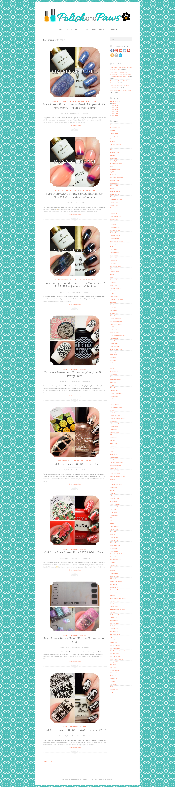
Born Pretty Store (59, 101)
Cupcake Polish (114, 238)
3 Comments (85, 203)
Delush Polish (114, 255)
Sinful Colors (113, 603)
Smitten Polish (114, 606)
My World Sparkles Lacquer (117, 476)
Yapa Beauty (113, 678)
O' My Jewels (113, 512)
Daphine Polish (114, 249)
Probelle (112, 562)
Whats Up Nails (114, 670)
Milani (111, 451)
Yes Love (112, 681)
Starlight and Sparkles (116, 626)
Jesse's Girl (113, 357)
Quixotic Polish (114, 576)
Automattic (107, 779)
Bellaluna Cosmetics (115, 169)
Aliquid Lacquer (114, 139)
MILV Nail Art (113, 454)
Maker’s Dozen (114, 443)
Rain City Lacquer (115, 579)
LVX (111, 435)
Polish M (112, 534)
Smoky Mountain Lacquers (117, 609)
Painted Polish (114, 529)
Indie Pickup (113, 354)
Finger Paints (113, 285)
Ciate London (114, 219)
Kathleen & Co (114, 371)
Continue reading (79, 125)
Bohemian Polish (114, 186)
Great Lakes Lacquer (116, 324)
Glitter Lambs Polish (115, 318)
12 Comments (86, 470)
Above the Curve (115, 127)
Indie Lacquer (114, 352)
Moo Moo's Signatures (116, 462)
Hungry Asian (114, 343)
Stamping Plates (114, 623)
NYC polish (113, 509)
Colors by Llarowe (115, 230)
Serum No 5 (113, 595)
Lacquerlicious (114, 396)
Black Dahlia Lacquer (115, 175)
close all (117, 101)
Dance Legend (114, 244)
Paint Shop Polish (115, 526)
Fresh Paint (113, 294)
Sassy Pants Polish (115, 590)
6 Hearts (112, 125)
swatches (68, 30)
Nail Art (78, 30)
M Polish (112, 440)
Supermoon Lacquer (115, 634)
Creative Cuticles (115, 235)
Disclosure (103, 30)
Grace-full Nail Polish (116, 321)
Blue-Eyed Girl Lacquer (116, 177)
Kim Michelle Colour (115, 379)
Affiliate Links (114, 133)
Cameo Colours (114, 197)
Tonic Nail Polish (114, 653)
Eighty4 (112, 269)
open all (112, 101)
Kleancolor (113, 382)
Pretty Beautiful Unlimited (117, 554)
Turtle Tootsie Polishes (116, 659)
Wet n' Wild (113, 667)
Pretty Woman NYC (115, 559)
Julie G (112, 368)
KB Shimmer (78, 461)
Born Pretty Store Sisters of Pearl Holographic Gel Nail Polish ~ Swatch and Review (74, 106)
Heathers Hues (114, 332)
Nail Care (112, 479)
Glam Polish (113, 310)
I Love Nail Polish (114, 346)
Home (60, 30)
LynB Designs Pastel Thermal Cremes (120, 90)
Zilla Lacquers (114, 689)
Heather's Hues (114, 330)
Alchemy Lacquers (115, 136)
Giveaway (112, 307)
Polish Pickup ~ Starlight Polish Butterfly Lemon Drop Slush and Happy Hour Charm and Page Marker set (121, 74)
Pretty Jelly (113, 556)
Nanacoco (113, 493)
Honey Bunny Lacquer (116, 341)
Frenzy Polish (113, 291)
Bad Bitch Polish (114, 152)
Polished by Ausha (115, 545)
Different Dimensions (116, 257)
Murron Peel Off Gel (115, 471)
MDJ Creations (114, 448)
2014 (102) (115, 115)
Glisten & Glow (114, 313)
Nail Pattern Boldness (116, 484)
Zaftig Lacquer (114, 687)
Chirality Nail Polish (115, 216)
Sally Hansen (113, 584)
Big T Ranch (113, 172)
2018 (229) (115, 107)
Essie (111, 277)
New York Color (114, 498)
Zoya (111, 692)
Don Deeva (113, 263)
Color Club (113, 224)
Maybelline (113, 446)
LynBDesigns (113, 437)
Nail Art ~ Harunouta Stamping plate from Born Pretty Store (74, 374)
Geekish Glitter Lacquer (117, 299)
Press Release (114, 551)
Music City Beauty (115, 473)
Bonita (112, 188)
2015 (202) (115, 113)
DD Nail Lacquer (114, 252)
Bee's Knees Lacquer (116, 163)
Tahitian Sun (113, 642)
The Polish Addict (115, 648)
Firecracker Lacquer (115, 288)
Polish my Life (114, 540)
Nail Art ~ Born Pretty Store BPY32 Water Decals (74, 552)
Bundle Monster (114, 194)
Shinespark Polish (115, 601)
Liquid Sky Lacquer (115, 412)
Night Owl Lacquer (115, 504)
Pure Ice (112, 570)
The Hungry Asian (115, 645)
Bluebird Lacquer (114, 180)
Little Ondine (113, 421)
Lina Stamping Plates (116, 407)
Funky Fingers (114, 296)
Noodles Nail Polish (115, 507)
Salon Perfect (114, 587)
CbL (111, 208)
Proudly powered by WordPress (74, 779)
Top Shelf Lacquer (115, 656)
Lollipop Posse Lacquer (116, 424)
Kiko (111, 377)
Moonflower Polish (115, 465)
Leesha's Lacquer (115, 401)
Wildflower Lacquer (115, 673)
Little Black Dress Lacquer (117, 418)
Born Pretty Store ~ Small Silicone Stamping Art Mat (74, 640)
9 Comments (86, 558)
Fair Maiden (113, 282)
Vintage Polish (114, 662)
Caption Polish (114, 205)
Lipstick (112, 410)
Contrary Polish (114, 233)
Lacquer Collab (114, 390)
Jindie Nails (113, 360)
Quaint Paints (114, 573)
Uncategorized (92, 101)
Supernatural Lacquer (116, 637)
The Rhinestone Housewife (118, 651)
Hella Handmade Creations (117, 335)
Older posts (47, 761)
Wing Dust (113, 675)
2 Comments (85, 292)
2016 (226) (115, 111)
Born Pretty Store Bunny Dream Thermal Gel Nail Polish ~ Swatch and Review (74, 195)
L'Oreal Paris (113, 388)
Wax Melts (113, 664)
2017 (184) (115, 109)
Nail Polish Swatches (76, 101)
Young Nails (113, 684)
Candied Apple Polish (116, 199)
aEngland (112, 130)
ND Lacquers (113, 496)
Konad (112, 385)
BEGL (111, 166)
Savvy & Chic (113, 592)
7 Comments (85, 647)
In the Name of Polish (116, 349)
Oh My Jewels (114, 515)
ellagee (112, 274)
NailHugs (112, 490)
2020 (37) (114, 103)
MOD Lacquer (114, 457)
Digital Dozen (113, 260)
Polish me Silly (114, 537)
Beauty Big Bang (114, 161)
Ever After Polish (115, 280)
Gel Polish (74, 190)
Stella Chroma (114, 631)
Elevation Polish (114, 271)
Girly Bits (112, 305)
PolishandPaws (74, 113)
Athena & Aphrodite (115, 144)
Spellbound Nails (114, 615)
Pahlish (112, 523)
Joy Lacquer (113, 365)
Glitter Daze (113, 316)
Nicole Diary (113, 501)
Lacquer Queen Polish (116, 393)
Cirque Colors (114, 222)
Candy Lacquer (114, 202)
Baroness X (113, 155)
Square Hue (113, 617)
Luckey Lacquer (114, 432)
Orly (111, 521)
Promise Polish (114, 565)
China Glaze (113, 213)
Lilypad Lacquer (114, 404)
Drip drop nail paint (115, 266)
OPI (111, 518)
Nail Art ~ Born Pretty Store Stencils (74, 464)
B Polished (113, 150)
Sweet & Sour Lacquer (116, 639)
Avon (111, 147)
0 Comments (84, 113)
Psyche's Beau (114, 568)
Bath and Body (90, 30)
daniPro (112, 246)
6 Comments (86, 381)
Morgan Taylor (114, 468)
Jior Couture (113, 363)
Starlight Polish (114, 628)
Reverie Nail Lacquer (115, 581)
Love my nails (113, 429)
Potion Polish (113, 548)
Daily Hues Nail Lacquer (116, 241)
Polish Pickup (113, 543)
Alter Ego (112, 141)
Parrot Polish (113, 532)
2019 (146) (115, 105)
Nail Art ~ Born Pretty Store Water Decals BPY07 (74, 730)
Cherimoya (113, 210)
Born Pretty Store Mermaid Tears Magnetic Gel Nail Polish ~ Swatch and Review (74, 284)
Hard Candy (113, 327)
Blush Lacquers (114, 183)
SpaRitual (112, 612)
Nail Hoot (112, 482)
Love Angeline (114, 426)
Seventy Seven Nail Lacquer (118, 598)
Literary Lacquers (115, 415)
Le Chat (112, 399)
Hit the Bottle (114, 338)
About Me (113, 30)
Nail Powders (113, 487)
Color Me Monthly (115, 227)
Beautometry (113, 158)
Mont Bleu (113, 460)
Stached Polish (114, 620)
